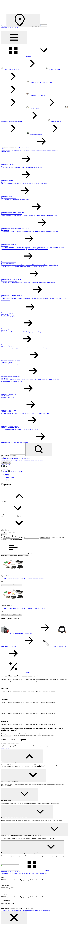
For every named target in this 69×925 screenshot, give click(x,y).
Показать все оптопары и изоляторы (11, 279)
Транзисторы (4, 378)
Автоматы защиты (25, 413)
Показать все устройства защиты (10, 426)
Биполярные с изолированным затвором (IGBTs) (26, 379)
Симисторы (15, 363)
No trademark (4, 316)
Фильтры (45, 347)
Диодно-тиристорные (20, 282)
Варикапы (16, 183)
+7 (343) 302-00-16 (14, 27)
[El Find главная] (3, 26)
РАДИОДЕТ (11, 316)
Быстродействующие (7, 183)
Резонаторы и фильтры (7, 346)
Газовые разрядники (43, 413)
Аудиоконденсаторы (6, 231)
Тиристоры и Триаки (7, 362)
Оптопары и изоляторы (7, 263)
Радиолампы (4, 314)
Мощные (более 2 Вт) (20, 332)
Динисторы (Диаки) (6, 363)
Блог (46, 873)
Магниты (13, 429)
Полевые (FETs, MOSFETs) (47, 379)
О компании (35, 460)
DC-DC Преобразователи (36, 247)
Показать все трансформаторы (9, 410)
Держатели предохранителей (18, 298)
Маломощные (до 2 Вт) (7, 332)
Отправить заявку (45, 537)
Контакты (29, 460)
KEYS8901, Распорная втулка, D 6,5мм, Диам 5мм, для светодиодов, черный (23, 578)
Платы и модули (50, 282)
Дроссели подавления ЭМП (15, 199)
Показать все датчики (7, 180)
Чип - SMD (26, 199)
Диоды (3, 182)
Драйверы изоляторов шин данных (11, 265)
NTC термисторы (6, 413)
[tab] (23, 69)
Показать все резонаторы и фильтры (11, 360)
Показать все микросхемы (8, 262)
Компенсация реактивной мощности (11, 214)
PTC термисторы (15, 413)
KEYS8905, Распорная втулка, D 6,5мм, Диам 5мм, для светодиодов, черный (23, 608)
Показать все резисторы (7, 344)
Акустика (3, 148)
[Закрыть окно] (14, 917)
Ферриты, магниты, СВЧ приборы (10, 427)
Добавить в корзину (6, 585)
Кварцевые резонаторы (20, 347)
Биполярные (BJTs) (6, 379)
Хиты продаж (13, 555)
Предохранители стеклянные (53, 298)
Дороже (27, 555)
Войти (6, 469)
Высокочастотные (9, 282)
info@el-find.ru (5, 27)
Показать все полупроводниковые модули (13, 295)
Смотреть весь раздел (22, 147)
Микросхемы (4, 246)
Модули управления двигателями (36, 282)
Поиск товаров (5, 455)
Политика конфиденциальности (40, 910)
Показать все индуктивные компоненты (12, 212)
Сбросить (3, 534)
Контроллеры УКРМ (51, 215)
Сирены (8, 151)
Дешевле (20, 555)
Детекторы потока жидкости (33, 167)
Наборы (28, 332)
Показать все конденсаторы (8, 244)
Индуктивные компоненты (8, 198)
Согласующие (10, 397)
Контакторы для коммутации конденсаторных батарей (29, 215)
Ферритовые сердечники (31, 429)
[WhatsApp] (4, 30)
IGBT (2, 282)
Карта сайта (4, 910)
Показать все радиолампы (8, 328)
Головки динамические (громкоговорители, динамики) (16, 150)
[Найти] (38, 449)
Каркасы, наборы (6, 429)
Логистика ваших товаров (8, 460)
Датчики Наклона (20, 167)
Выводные (4, 199)
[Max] (2, 30)
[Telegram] (6, 30)
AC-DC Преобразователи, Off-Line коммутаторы (15, 247)
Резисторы (4, 330)
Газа (8, 167)
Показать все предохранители (9, 313)
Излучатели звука (37, 150)
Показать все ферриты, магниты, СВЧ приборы (14, 442)
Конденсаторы (5, 230)
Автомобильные (5, 298)
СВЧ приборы (20, 429)
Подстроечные (42, 332)
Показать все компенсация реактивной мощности (15, 228)
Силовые (3, 397)
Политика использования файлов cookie (19, 910)
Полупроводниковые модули (9, 281)
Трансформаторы (6, 395)
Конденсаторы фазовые (7, 215)
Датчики (3, 166)
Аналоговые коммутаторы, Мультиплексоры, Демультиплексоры (29, 249)
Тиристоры (22, 363)
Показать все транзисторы (8, 394)
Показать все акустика (7, 164)
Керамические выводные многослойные (46, 231)
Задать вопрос (5, 748)
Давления (12, 167)
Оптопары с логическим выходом (34, 266)
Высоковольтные (34, 183)
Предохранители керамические (36, 298)
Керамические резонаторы (35, 347)
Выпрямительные (24, 183)
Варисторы (34, 413)
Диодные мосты (43, 183)
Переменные (34, 332)
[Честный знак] (43, 26)
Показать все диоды (6, 196)
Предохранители (5, 297)
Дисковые (25, 231)
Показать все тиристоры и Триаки (10, 376)
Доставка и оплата (21, 460)
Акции (41, 460)
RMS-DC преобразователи (50, 247)
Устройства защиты (6, 411)
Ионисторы (31, 231)
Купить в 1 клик (17, 585)
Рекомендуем (4, 555)
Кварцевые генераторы (7, 347)
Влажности (4, 167)
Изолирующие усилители (17, 266)
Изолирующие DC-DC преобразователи (32, 265)
